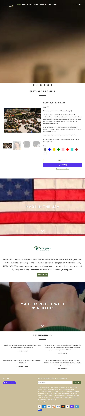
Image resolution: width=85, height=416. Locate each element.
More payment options (62, 169)
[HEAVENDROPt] (9, 4)
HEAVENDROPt (46, 387)
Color (44, 146)
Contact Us (42, 4)
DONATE (29, 4)
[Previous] (5, 120)
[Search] (76, 4)
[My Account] (74, 4)
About (36, 4)
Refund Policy (52, 4)
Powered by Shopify (43, 402)
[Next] (39, 120)
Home (19, 4)
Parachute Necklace (54, 103)
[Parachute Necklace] (22, 120)
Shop (23, 4)
